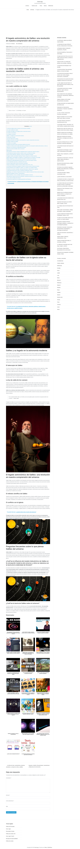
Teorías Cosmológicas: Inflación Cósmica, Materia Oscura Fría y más (20, 164)
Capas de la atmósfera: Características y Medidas (65, 233)
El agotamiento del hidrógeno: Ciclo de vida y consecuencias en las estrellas (64, 150)
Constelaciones (60, 260)
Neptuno (59, 285)
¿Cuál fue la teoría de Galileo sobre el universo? (16, 148)
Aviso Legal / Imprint (10, 836)
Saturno (58, 294)
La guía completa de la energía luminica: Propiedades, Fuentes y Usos (65, 214)
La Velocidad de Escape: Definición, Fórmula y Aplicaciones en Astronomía (64, 45)
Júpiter (58, 272)
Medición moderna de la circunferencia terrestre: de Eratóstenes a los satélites (65, 133)
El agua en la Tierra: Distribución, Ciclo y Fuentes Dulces (65, 189)
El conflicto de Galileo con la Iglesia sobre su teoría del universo (19, 131)
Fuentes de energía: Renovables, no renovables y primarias (64, 241)
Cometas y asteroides (61, 258)
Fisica (41, 5)
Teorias (45, 5)
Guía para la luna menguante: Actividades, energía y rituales (65, 253)
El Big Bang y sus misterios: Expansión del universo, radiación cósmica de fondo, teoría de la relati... (25, 171)
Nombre (8, 795)
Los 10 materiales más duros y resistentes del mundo (17, 161)
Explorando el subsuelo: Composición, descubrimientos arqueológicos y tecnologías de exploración (64, 229)
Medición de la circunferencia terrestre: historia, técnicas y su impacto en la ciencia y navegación (64, 194)
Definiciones (50, 5)
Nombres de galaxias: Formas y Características (15, 173)
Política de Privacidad (10, 826)
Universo (27, 5)
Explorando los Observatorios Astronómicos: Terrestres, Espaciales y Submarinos (65, 109)
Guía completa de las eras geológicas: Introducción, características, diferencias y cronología (65, 95)
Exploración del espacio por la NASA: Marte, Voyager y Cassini (64, 202)
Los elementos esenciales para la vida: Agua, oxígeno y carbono (64, 245)
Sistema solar (34, 5)
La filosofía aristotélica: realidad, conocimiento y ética (63, 173)
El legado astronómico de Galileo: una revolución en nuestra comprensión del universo (23, 140)
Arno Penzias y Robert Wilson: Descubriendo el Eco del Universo (63, 249)
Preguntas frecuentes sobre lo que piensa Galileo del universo (18, 144)
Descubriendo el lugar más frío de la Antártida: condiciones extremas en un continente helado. (24, 176)
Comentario (8, 777)
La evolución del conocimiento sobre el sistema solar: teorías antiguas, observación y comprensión (64, 75)
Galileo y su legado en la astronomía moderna (15, 135)
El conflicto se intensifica (11, 132)
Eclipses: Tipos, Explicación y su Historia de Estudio (65, 154)
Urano (58, 306)
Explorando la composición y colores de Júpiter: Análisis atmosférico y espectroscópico (65, 159)
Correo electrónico (10, 800)
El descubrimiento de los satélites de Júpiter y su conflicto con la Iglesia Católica (22, 167)
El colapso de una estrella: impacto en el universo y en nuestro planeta (65, 218)
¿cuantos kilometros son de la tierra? (64, 176)
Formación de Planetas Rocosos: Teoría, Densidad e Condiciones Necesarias (65, 142)
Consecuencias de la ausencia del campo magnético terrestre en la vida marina (65, 79)
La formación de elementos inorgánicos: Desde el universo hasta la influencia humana (23, 166)
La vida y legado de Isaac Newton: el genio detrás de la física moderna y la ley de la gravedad (65, 84)
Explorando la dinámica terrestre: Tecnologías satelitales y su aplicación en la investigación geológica (65, 223)
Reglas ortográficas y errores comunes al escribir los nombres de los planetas (21, 158)
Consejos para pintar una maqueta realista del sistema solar (65, 104)
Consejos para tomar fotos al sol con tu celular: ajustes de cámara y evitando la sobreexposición (65, 58)
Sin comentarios (19, 43)
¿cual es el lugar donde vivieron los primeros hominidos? (17, 163)
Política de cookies (9, 840)
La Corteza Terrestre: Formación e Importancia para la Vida (63, 121)
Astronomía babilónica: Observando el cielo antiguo (64, 53)
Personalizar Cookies (10, 831)
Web (7, 806)
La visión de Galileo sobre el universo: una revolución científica (18, 128)
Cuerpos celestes (60, 263)
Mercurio (59, 280)
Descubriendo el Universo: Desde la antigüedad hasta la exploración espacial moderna (23, 151)
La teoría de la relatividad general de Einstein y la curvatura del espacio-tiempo (22, 160)
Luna (58, 275)
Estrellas (58, 268)
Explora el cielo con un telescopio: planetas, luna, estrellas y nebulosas (64, 62)
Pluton (58, 289)
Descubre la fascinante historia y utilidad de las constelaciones (65, 164)
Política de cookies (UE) (10, 833)
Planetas (58, 287)
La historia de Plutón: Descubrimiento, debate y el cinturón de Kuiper (64, 70)
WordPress (50, 847)
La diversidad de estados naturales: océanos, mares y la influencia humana (21, 153)
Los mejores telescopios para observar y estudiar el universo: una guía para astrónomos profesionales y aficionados (65, 184)
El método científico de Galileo (12, 141)
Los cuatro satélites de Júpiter (12, 129)
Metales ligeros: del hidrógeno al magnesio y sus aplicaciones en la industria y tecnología (23, 157)
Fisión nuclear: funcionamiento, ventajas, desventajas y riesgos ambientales (65, 210)
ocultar (30, 126)
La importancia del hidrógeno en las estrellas (64, 66)
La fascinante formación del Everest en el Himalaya (65, 146)
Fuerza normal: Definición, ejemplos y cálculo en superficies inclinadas (20, 154)
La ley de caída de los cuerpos (12, 138)
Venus (58, 309)
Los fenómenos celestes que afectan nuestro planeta (64, 41)
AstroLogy (40, 1)
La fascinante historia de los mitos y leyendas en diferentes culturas (19, 170)
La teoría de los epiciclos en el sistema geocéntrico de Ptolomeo (19, 179)
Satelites (58, 292)
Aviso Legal (8, 828)
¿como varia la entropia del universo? (14, 177)
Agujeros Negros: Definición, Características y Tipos (62, 237)
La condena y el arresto (11, 134)
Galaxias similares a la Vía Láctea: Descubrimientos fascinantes (63, 100)
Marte (58, 277)
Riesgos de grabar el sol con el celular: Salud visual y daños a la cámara (64, 117)
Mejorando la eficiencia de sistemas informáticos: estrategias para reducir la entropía (65, 138)
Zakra (46, 847)
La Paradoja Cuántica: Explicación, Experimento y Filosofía (64, 49)
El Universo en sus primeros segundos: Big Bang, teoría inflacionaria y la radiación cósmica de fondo (65, 169)
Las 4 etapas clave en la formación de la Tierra (65, 206)
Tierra (58, 302)
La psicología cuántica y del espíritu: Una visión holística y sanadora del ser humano (65, 125)
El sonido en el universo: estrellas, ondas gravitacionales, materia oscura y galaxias (22, 169)
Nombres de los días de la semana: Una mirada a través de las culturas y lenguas (65, 129)
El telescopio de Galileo (11, 137)
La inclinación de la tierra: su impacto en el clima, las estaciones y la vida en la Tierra (65, 180)
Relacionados (9, 150)
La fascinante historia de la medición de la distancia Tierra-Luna (65, 198)
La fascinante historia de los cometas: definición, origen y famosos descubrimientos (64, 90)
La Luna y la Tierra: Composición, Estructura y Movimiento (63, 113)
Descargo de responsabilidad (12, 838)
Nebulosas (59, 282)
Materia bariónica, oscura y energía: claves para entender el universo (20, 174)
